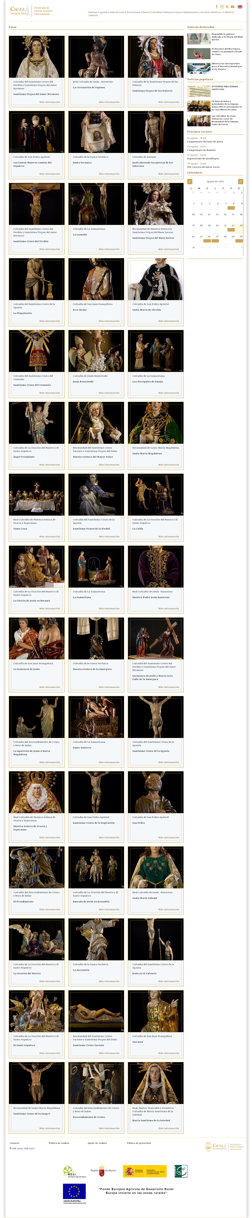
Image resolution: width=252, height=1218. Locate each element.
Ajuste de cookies (97, 1143)
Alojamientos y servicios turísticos (202, 12)
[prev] (189, 181)
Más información (49, 102)
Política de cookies (59, 1143)
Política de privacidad (139, 1143)
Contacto (14, 1143)
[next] (240, 181)
